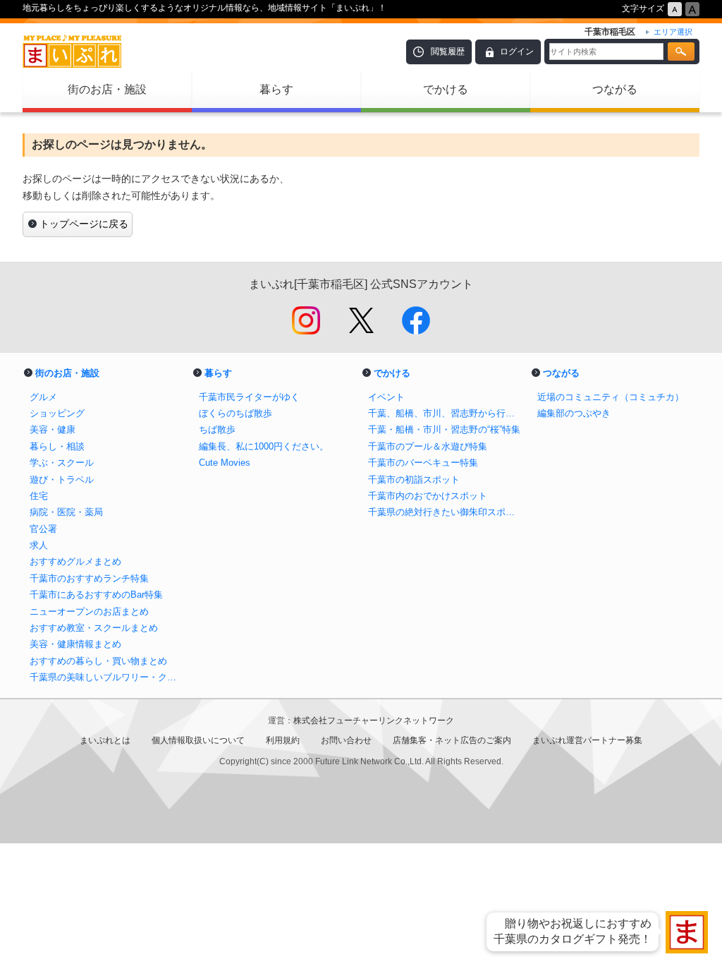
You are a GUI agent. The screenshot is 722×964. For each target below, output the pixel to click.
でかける (445, 89)
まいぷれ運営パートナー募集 (587, 740)
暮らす (276, 89)
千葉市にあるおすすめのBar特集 (96, 594)
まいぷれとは (105, 740)
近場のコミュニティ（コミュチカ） (610, 397)
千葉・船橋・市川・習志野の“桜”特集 (444, 429)
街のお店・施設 (107, 89)
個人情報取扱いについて (198, 740)
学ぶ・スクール (62, 462)
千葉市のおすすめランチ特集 (89, 578)
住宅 (39, 495)
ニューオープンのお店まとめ (89, 611)
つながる (614, 89)
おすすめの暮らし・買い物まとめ (98, 661)
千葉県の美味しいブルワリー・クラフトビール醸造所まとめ (107, 677)
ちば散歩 (217, 429)
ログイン (517, 51)
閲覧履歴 (448, 51)
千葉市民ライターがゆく (249, 397)
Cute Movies (224, 462)
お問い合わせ (346, 740)
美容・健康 (52, 429)
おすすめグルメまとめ (75, 561)
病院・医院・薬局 (66, 512)
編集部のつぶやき (574, 413)
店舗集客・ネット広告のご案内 (452, 740)
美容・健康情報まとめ (75, 644)
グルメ (43, 397)
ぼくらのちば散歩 (235, 413)
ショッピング (57, 413)
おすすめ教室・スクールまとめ (94, 627)
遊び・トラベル (62, 479)
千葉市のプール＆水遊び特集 (427, 446)
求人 (39, 545)
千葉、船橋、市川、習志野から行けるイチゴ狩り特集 (445, 413)
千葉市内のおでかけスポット (427, 495)
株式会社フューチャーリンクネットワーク (373, 720)
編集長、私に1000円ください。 (264, 446)
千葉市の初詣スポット (414, 479)
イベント (386, 397)
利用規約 (283, 740)
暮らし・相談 (57, 446)
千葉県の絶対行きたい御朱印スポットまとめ (445, 512)
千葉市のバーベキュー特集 (423, 462)
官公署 (43, 529)
